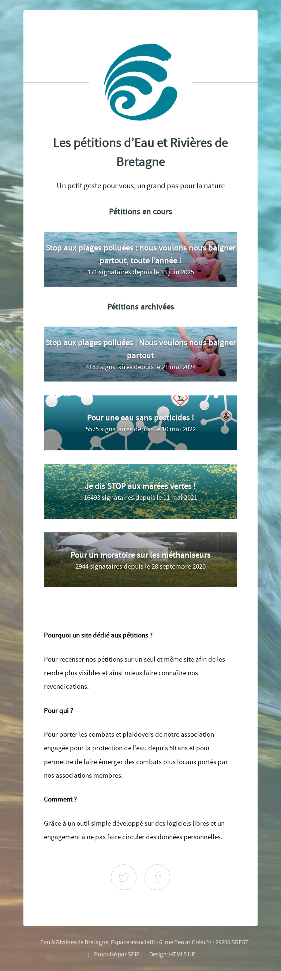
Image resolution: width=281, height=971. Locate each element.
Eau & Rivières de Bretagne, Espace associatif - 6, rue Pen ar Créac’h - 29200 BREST (144, 942)
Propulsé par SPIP (117, 954)
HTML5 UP (182, 954)
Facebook (157, 877)
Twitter (123, 877)
